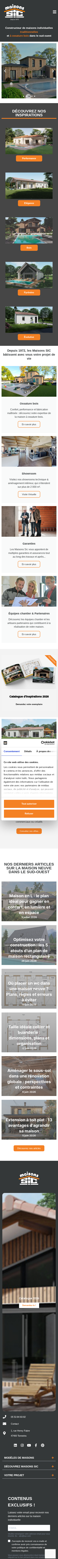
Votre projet (14, 1475)
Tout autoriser (29, 803)
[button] (5, 71)
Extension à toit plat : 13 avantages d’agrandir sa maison (29, 1125)
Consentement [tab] (11, 751)
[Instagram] (22, 1445)
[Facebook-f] (36, 1445)
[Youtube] (29, 1445)
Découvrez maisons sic (21, 1466)
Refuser (29, 813)
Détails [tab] (28, 751)
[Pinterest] (42, 1445)
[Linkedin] (15, 1445)
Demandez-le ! (29, 1305)
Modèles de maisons (19, 1457)
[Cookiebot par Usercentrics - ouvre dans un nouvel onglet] (41, 743)
